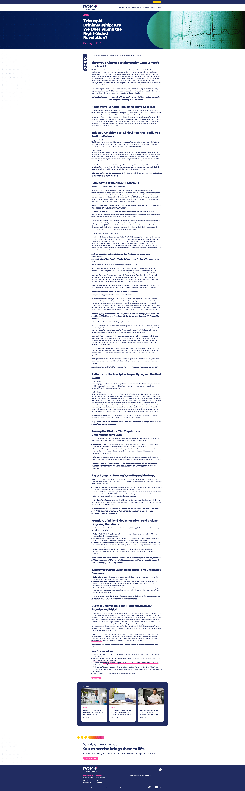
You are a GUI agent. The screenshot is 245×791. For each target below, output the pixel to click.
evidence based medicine (123, 636)
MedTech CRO (136, 7)
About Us (152, 7)
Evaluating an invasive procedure (141, 225)
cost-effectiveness (131, 481)
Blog (120, 787)
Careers (159, 7)
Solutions (128, 7)
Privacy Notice (103, 787)
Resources (146, 7)
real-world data (125, 588)
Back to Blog (96, 678)
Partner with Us (157, 2)
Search (148, 2)
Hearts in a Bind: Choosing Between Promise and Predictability (114, 673)
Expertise (121, 7)
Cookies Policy (110, 787)
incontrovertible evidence (100, 167)
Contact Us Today (91, 758)
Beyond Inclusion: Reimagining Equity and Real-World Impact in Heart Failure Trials (130, 667)
